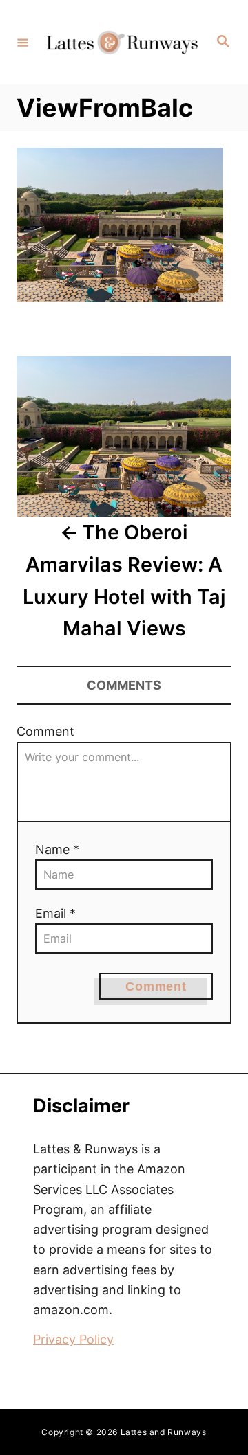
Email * (55, 913)
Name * (57, 849)
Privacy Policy (73, 1339)
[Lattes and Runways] (121, 42)
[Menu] (22, 42)
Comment (45, 731)
